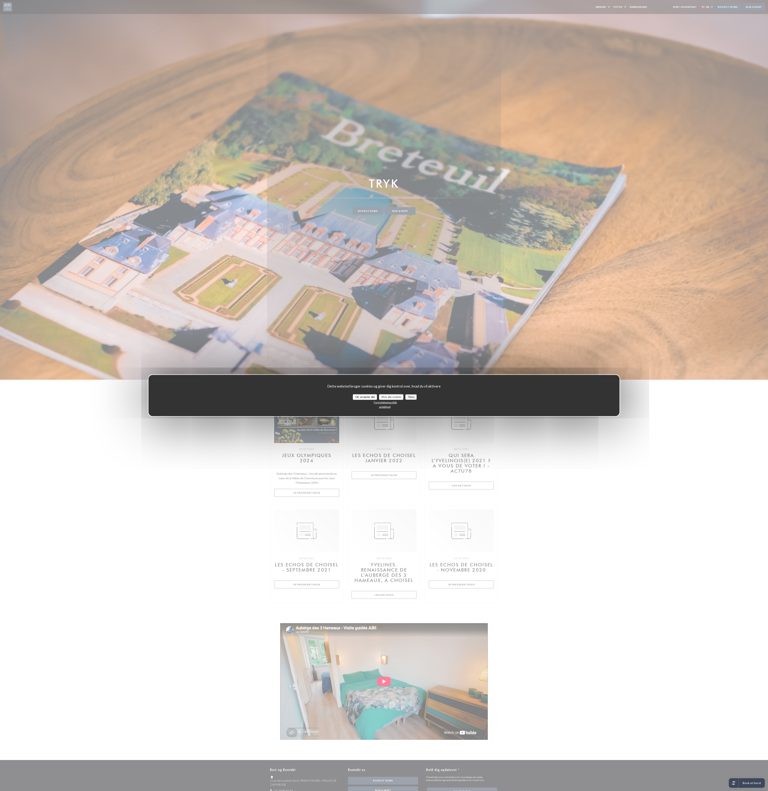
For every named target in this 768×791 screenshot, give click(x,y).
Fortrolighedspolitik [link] (385, 402)
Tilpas (411, 396)
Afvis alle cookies (391, 396)
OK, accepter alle (365, 396)
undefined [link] (385, 406)
